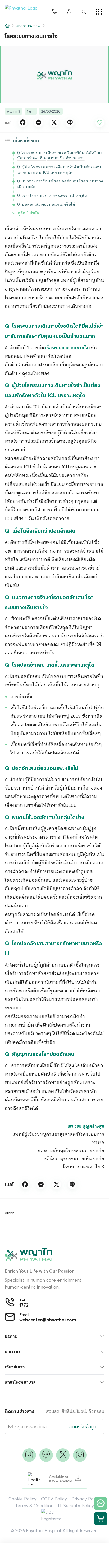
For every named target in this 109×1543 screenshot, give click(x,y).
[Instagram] (80, 1455)
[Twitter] (63, 1455)
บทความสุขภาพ (28, 25)
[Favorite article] (99, 122)
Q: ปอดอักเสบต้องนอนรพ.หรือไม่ (46, 204)
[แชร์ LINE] (69, 122)
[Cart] (100, 1518)
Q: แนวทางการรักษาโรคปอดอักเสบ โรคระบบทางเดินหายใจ (60, 184)
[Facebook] (29, 1455)
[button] (23, 12)
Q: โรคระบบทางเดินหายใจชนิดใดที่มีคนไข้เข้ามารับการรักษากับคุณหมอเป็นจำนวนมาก (59, 155)
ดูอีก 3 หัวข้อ (28, 212)
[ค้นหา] (83, 11)
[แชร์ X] (54, 122)
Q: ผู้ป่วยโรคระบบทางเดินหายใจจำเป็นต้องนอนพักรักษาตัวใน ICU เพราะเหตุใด (59, 170)
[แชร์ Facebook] (22, 122)
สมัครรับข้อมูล (82, 1426)
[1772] (54, 11)
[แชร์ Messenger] (38, 122)
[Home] (7, 25)
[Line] (46, 1455)
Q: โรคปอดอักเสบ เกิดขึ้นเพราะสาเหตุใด (52, 195)
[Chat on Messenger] (100, 1503)
